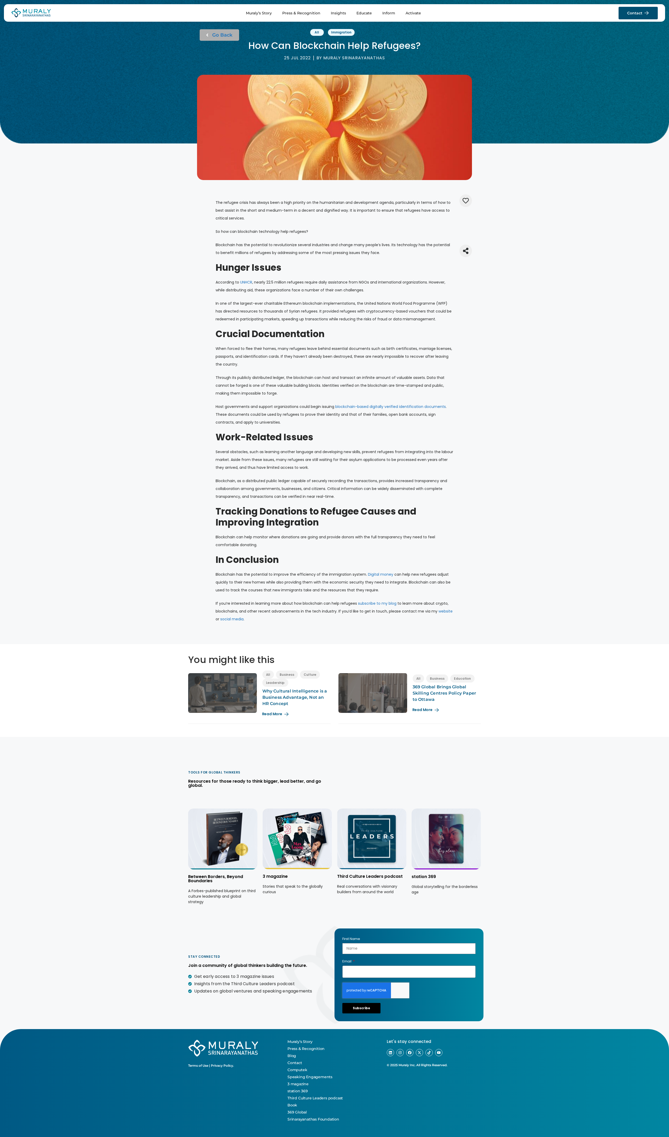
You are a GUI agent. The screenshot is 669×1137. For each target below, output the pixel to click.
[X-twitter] (419, 1052)
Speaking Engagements (309, 1077)
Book (292, 1105)
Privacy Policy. (222, 1065)
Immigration (341, 32)
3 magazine (275, 876)
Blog (291, 1056)
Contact (294, 1063)
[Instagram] (400, 1052)
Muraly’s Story (259, 13)
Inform (388, 13)
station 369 (424, 877)
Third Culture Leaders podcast (370, 876)
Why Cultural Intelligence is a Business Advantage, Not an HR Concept (294, 697)
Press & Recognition (301, 13)
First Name (351, 938)
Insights (338, 13)
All (317, 32)
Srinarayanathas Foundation (313, 1119)
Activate (413, 13)
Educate (364, 13)
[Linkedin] (390, 1052)
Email (347, 961)
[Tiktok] (429, 1052)
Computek (297, 1070)
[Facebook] (409, 1052)
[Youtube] (438, 1052)
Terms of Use (198, 1065)
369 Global (297, 1112)
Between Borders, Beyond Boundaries (215, 879)
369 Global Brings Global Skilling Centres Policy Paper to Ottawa (444, 693)
